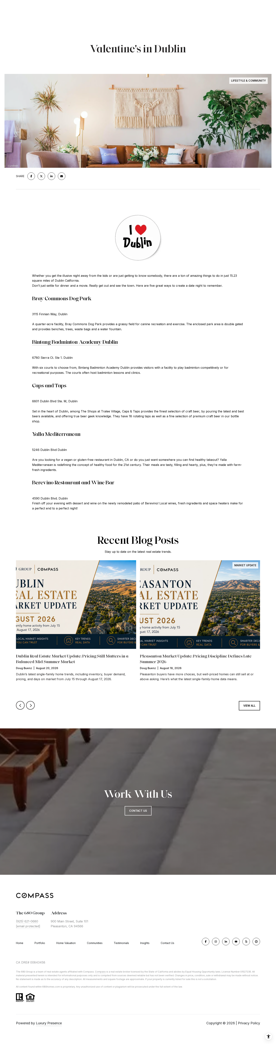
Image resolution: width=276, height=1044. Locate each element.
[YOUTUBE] (236, 941)
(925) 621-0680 (27, 921)
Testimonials (121, 943)
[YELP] (246, 941)
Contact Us (167, 943)
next (30, 705)
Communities (95, 943)
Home (19, 943)
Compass (100, 971)
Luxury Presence (49, 1023)
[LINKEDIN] (226, 941)
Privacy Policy (249, 1023)
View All (249, 705)
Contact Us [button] (138, 810)
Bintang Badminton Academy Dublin (75, 342)
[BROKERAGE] (256, 941)
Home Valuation (66, 943)
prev (20, 705)
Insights (144, 943)
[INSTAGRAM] (215, 941)
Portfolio (40, 943)
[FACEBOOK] (205, 941)
